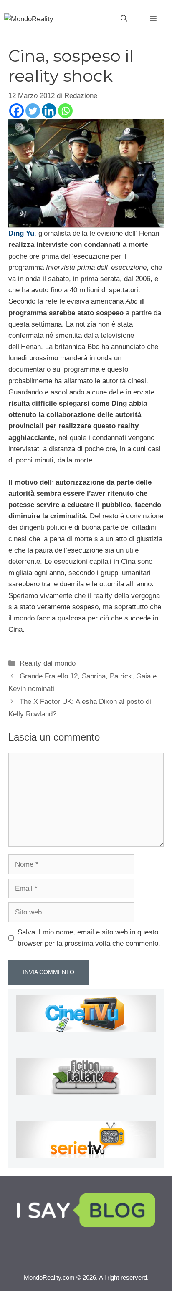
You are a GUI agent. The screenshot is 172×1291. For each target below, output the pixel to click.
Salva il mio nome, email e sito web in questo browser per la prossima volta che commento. (89, 937)
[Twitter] (32, 110)
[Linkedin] (49, 110)
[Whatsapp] (65, 110)
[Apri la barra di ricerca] (124, 18)
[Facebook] (16, 110)
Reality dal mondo (48, 663)
